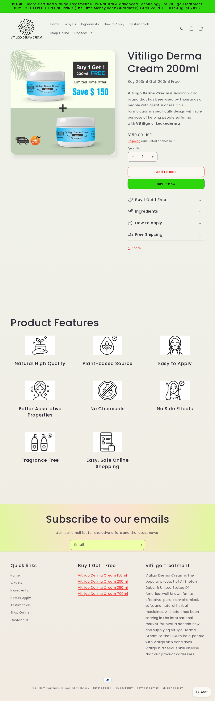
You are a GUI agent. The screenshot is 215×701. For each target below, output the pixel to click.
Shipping (134, 141)
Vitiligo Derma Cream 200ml (103, 581)
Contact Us (19, 620)
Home (15, 575)
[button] (182, 28)
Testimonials (20, 605)
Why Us (16, 583)
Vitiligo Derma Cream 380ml (103, 587)
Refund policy (102, 687)
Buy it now (166, 184)
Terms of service (148, 687)
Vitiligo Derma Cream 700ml (103, 593)
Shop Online (20, 612)
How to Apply (20, 598)
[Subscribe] (140, 545)
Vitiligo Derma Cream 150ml (102, 575)
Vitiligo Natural (53, 688)
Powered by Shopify (76, 688)
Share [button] (136, 248)
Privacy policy (124, 687)
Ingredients (19, 590)
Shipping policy (173, 687)
